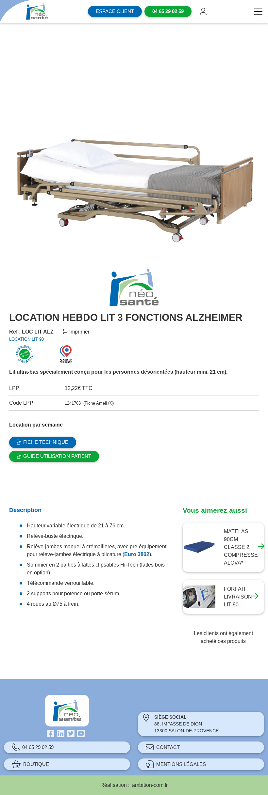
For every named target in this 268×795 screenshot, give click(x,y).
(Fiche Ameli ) (98, 403)
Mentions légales (181, 764)
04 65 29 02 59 (38, 747)
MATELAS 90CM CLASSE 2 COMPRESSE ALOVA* (241, 547)
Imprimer (79, 332)
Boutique (36, 764)
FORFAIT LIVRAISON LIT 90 (238, 596)
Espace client (115, 11)
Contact (168, 747)
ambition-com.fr (150, 785)
